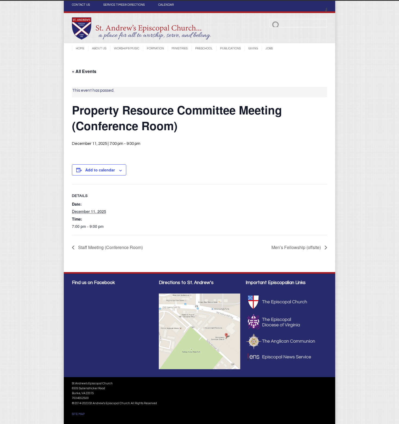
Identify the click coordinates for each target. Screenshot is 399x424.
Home (80, 48)
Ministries (180, 48)
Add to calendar (100, 170)
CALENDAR (166, 5)
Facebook (321, 6)
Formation (155, 48)
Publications (230, 48)
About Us (99, 48)
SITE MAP (78, 414)
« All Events (84, 71)
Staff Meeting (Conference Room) (110, 247)
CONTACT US (81, 5)
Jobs (269, 48)
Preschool (204, 48)
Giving (253, 48)
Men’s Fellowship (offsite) (296, 247)
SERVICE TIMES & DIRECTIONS (124, 5)
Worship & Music (126, 48)
